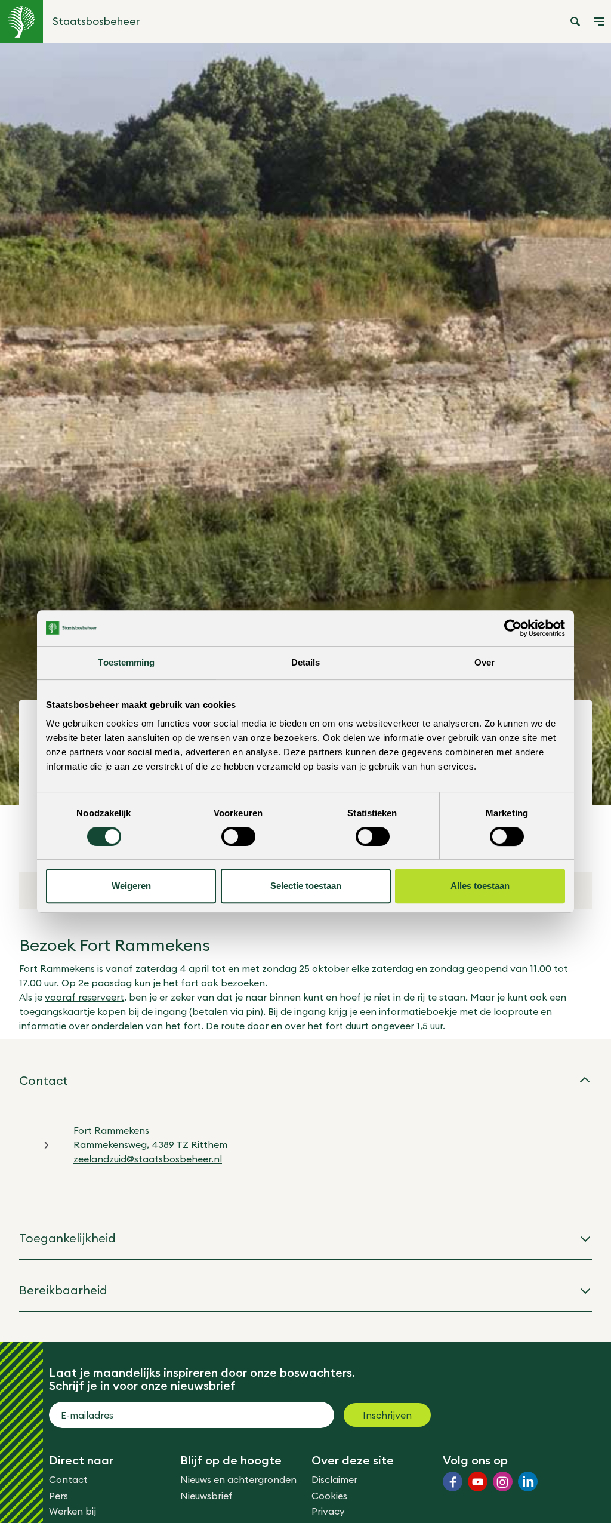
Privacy (328, 1511)
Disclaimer (334, 1479)
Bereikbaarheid (63, 1289)
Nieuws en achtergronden (238, 1479)
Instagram (503, 1481)
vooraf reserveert (84, 997)
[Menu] (599, 21)
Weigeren (131, 886)
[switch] (238, 836)
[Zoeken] (575, 21)
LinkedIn (528, 1481)
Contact (43, 1080)
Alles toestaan (480, 886)
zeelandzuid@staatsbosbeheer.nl (147, 1159)
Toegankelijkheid (67, 1237)
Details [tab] (305, 662)
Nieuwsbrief (206, 1496)
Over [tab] (484, 662)
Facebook (452, 1481)
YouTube (477, 1481)
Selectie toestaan (305, 886)
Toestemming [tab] (126, 662)
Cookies (329, 1496)
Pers (58, 1496)
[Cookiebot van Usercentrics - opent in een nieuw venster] (513, 628)
